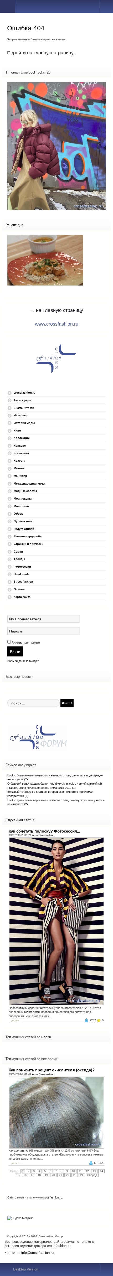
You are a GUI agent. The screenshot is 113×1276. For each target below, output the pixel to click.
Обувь (18, 513)
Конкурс (20, 445)
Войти (15, 651)
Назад (14, 1171)
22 (67, 1175)
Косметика (21, 453)
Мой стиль (21, 506)
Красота (19, 460)
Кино (17, 430)
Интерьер (21, 415)
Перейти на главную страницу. (40, 52)
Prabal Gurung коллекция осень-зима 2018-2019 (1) (41, 787)
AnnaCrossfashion (43, 835)
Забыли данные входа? (23, 661)
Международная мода (29, 483)
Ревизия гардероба (28, 536)
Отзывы (19, 589)
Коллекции (22, 437)
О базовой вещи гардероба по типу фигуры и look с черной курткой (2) (54, 783)
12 (87, 1171)
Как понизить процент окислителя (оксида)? (52, 1070)
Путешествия (23, 521)
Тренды (19, 558)
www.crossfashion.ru (56, 324)
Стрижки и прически (28, 543)
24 (81, 1175)
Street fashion (23, 581)
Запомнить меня (26, 643)
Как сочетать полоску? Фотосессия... (44, 831)
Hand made (21, 574)
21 (60, 1175)
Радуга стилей (24, 528)
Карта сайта (22, 596)
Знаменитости (24, 407)
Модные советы (25, 490)
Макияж (19, 468)
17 (32, 1175)
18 (39, 1175)
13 (94, 1171)
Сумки (18, 551)
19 (46, 1175)
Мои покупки (23, 498)
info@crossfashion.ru (37, 1253)
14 (101, 1171)
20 (53, 1175)
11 (80, 1171)
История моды (24, 422)
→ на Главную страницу (56, 310)
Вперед (92, 1175)
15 (17, 1175)
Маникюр (20, 475)
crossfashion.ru (24, 392)
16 (25, 1175)
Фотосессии (22, 566)
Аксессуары (22, 400)
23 (74, 1175)
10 (73, 1171)
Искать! (67, 703)
